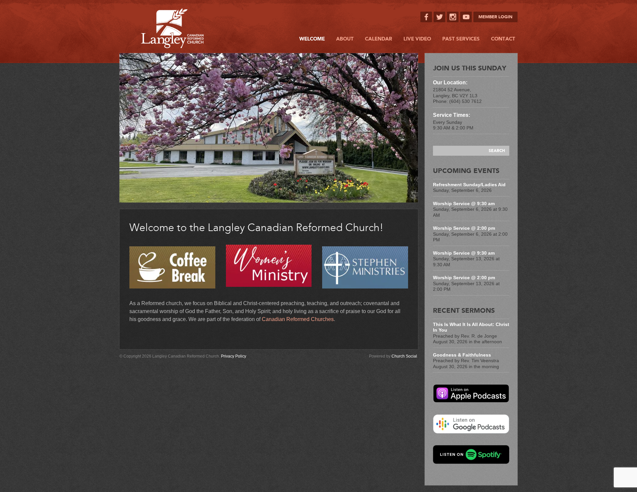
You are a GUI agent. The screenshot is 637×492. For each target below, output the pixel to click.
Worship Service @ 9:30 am (464, 203)
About (345, 39)
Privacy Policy (233, 356)
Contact (503, 39)
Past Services (461, 39)
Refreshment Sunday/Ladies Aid (469, 184)
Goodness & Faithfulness (462, 355)
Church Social (404, 356)
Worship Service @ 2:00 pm (464, 228)
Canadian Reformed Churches (298, 319)
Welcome (312, 39)
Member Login (495, 17)
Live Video (417, 39)
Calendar (378, 39)
